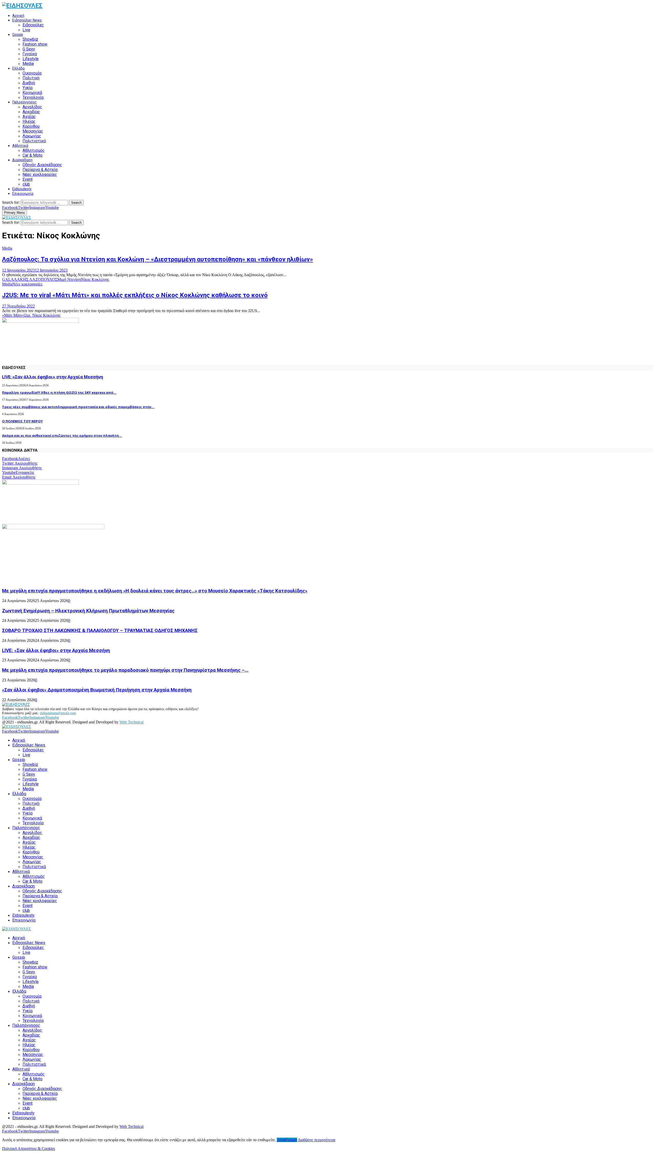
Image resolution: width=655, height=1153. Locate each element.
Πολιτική (31, 78)
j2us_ (28, 315)
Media (28, 63)
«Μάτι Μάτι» (13, 315)
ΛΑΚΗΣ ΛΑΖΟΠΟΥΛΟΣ (35, 279)
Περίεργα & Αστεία (40, 169)
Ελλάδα (18, 68)
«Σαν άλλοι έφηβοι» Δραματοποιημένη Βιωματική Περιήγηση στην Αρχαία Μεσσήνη (97, 690)
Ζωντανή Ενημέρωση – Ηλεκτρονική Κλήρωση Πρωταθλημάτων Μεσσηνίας (88, 611)
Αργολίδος (32, 106)
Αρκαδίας (31, 111)
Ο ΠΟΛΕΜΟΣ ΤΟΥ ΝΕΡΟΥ (22, 421)
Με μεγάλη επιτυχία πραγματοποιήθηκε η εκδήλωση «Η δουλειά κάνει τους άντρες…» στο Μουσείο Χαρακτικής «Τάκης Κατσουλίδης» (154, 591)
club (26, 184)
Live (26, 29)
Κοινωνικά (32, 92)
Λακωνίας (32, 136)
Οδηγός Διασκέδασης (42, 164)
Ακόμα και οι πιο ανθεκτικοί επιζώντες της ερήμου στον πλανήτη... (62, 435)
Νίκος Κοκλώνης (95, 279)
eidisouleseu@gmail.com (58, 713)
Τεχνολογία (33, 97)
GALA (8, 279)
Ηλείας (29, 121)
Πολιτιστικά (34, 140)
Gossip (17, 35)
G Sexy (29, 49)
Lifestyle (31, 58)
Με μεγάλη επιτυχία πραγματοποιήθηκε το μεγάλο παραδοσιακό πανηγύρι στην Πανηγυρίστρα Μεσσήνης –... (125, 670)
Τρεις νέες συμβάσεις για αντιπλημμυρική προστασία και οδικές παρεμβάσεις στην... (78, 406)
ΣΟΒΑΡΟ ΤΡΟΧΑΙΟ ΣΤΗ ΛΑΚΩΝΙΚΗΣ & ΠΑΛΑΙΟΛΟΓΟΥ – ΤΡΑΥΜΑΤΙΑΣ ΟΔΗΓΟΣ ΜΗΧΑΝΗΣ (100, 630)
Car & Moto (32, 155)
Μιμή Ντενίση (69, 279)
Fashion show (35, 44)
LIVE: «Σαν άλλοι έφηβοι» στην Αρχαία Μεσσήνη (52, 377)
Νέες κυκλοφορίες (40, 174)
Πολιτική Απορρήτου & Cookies (28, 1148)
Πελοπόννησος (24, 102)
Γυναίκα (30, 53)
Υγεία (27, 87)
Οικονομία (32, 73)
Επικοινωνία (22, 193)
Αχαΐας (29, 116)
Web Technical (131, 722)
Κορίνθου (31, 126)
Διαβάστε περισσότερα (316, 1140)
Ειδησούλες (33, 25)
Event (27, 179)
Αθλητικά (20, 146)
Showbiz (30, 39)
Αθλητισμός (34, 150)
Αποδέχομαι (287, 1140)
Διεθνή (29, 82)
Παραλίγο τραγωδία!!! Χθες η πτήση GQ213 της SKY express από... (59, 392)
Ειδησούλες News (27, 20)
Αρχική (18, 16)
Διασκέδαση (22, 160)
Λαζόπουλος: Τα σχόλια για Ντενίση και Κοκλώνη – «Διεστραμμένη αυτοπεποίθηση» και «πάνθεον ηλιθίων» (157, 259)
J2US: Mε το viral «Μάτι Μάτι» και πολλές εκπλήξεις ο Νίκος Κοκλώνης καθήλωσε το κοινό (135, 295)
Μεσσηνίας (33, 131)
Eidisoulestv (21, 189)
